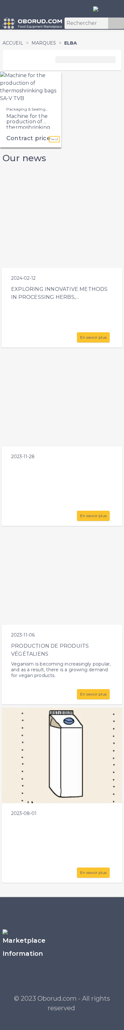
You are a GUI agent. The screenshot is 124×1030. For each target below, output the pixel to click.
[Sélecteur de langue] (98, 8)
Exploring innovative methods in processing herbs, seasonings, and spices (59, 297)
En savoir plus (93, 337)
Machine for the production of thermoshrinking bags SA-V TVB (28, 124)
